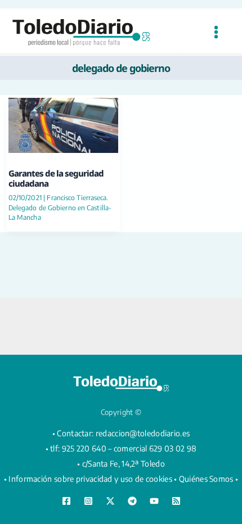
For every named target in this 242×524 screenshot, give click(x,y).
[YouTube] (154, 500)
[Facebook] (66, 500)
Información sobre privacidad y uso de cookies (90, 479)
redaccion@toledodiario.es (143, 433)
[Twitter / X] (110, 500)
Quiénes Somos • (209, 479)
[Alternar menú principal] (216, 32)
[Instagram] (88, 500)
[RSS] (176, 500)
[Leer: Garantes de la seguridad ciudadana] (63, 124)
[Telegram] (132, 500)
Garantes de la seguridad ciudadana (56, 178)
